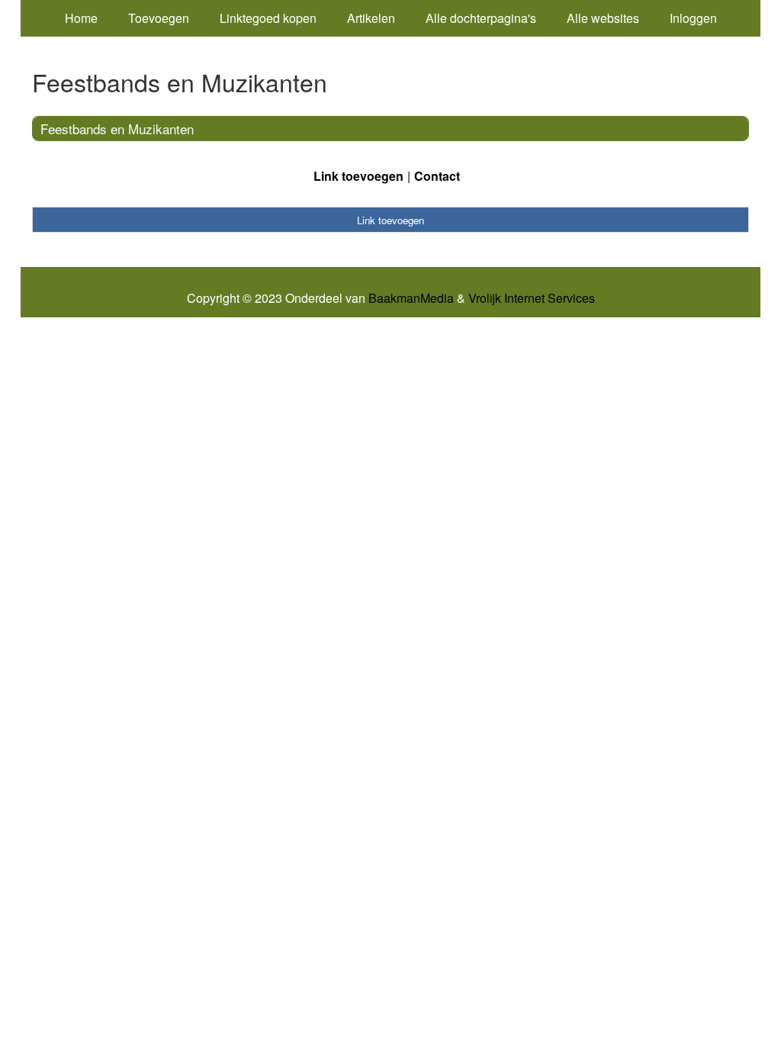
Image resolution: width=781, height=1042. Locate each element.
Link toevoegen (358, 176)
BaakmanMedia (411, 298)
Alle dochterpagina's (481, 18)
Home (81, 18)
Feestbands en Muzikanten (117, 128)
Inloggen (693, 18)
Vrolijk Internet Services (531, 298)
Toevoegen (158, 18)
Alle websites (603, 18)
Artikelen (371, 18)
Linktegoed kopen (268, 18)
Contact (437, 176)
